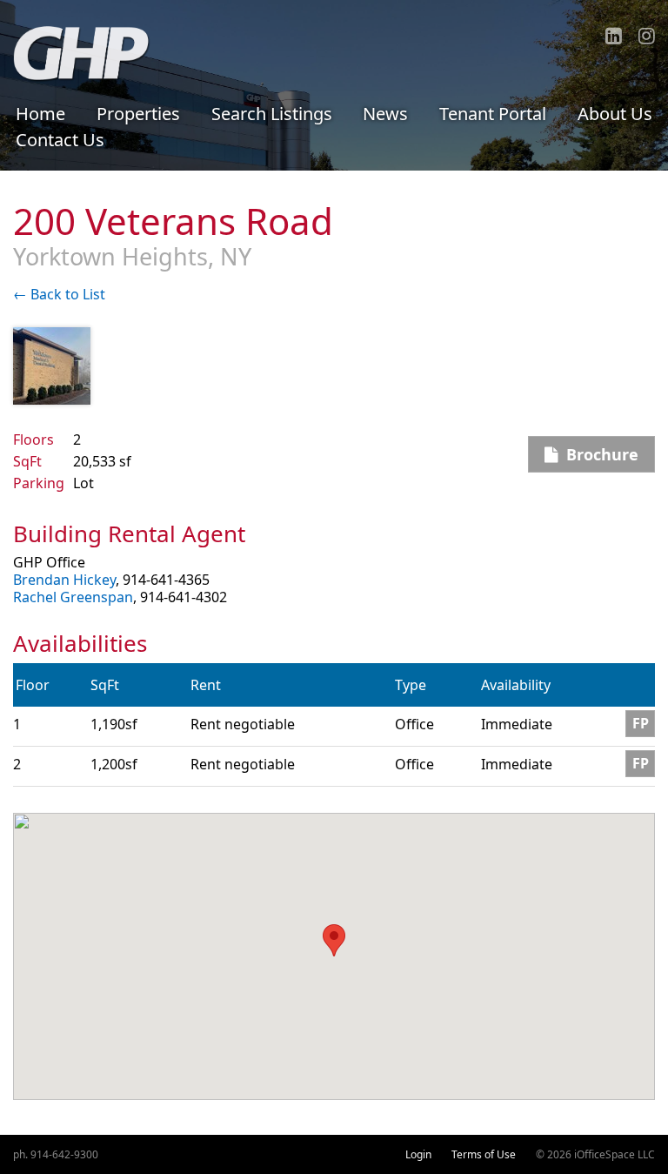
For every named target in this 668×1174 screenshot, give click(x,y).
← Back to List (59, 294)
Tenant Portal (492, 113)
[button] (334, 940)
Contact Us (60, 139)
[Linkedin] (613, 36)
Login (418, 1154)
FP (640, 724)
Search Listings (271, 113)
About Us (615, 113)
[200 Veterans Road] (51, 366)
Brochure (598, 454)
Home (40, 113)
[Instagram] (646, 36)
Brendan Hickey (64, 579)
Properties (138, 113)
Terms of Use (483, 1154)
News (385, 113)
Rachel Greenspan (73, 597)
